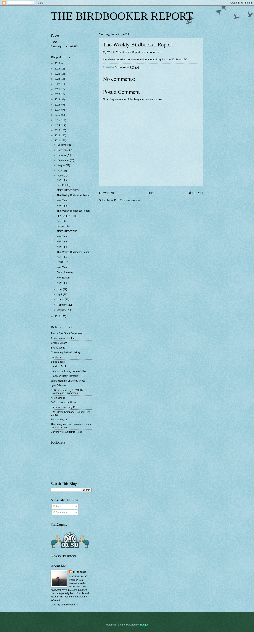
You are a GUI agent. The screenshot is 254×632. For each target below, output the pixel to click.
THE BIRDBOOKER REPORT (122, 16)
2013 (58, 130)
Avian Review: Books (62, 338)
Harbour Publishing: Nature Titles (68, 371)
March (61, 299)
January (62, 310)
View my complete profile (64, 604)
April (60, 294)
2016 (58, 115)
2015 (58, 120)
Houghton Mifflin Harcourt (64, 376)
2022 (58, 84)
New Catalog (63, 185)
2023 (58, 78)
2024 (58, 73)
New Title (62, 180)
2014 (58, 125)
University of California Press (66, 431)
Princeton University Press (65, 407)
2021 (58, 89)
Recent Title (63, 226)
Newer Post (107, 193)
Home (151, 193)
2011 (58, 140)
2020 (58, 94)
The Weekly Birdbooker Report (73, 195)
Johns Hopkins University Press (68, 380)
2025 (58, 68)
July (60, 170)
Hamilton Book (59, 366)
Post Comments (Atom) (127, 200)
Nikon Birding (58, 397)
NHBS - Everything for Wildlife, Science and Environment (67, 391)
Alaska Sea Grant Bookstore (66, 333)
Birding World (58, 347)
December (63, 144)
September (63, 160)
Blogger (144, 624)
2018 (58, 104)
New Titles (62, 236)
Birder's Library (59, 342)
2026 (58, 63)
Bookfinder (56, 357)
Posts (58, 506)
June (60, 175)
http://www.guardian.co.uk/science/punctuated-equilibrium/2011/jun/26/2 (145, 59)
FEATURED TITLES (68, 190)
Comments (61, 512)
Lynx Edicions (58, 385)
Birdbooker (79, 571)
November (63, 150)
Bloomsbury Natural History (65, 352)
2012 (58, 135)
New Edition (63, 277)
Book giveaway (65, 272)
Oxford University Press (64, 402)
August (61, 165)
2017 (58, 109)
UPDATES (62, 262)
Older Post (195, 193)
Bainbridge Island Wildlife (64, 46)
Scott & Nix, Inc (59, 419)
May (60, 289)
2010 (58, 316)
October (62, 155)
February (62, 304)
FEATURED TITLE (67, 216)
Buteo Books (58, 361)
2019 (58, 99)
